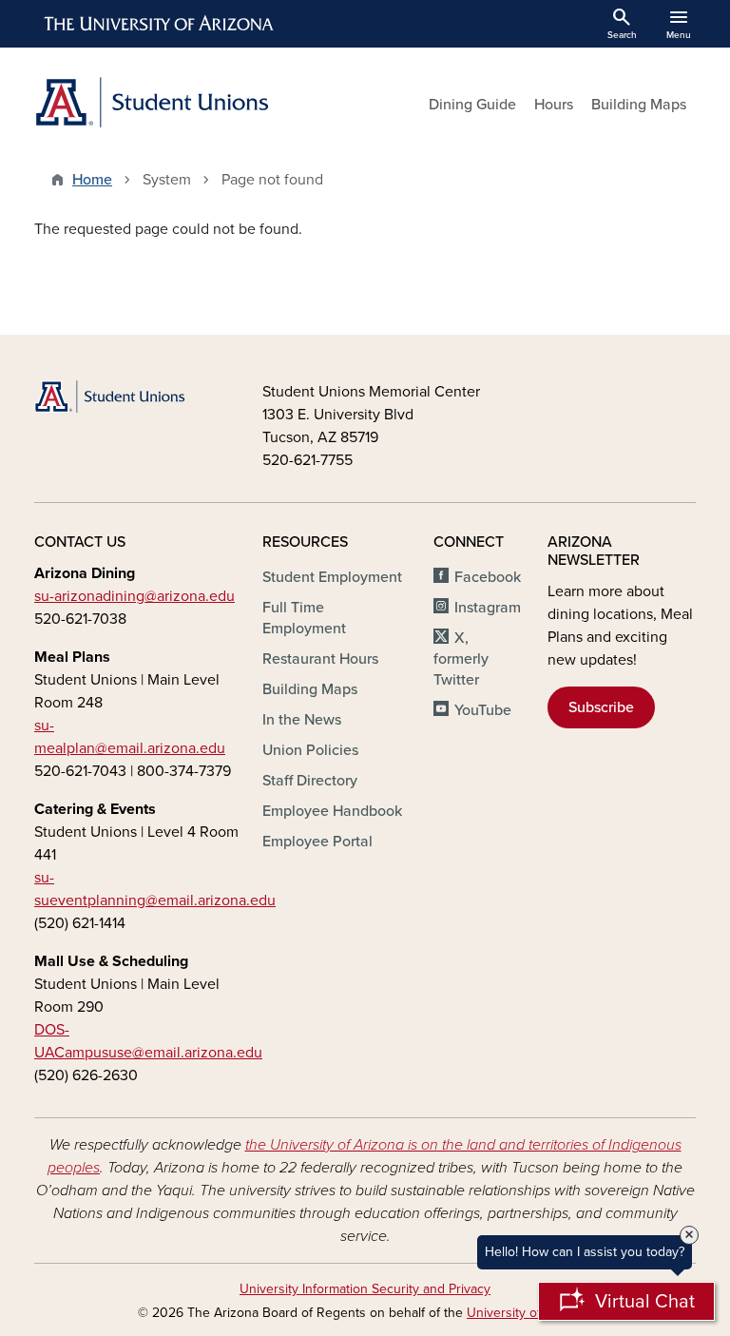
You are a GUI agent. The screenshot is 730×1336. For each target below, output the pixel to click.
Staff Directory (309, 780)
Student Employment (332, 577)
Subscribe (601, 707)
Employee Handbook (332, 811)
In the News (301, 719)
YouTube (482, 710)
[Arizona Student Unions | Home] (194, 102)
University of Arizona (528, 1313)
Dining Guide (472, 104)
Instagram (487, 607)
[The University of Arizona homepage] (160, 24)
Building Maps (638, 104)
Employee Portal (317, 841)
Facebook (487, 577)
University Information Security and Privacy (365, 1289)
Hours (553, 104)
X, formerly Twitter (461, 659)
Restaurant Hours (320, 658)
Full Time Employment (304, 618)
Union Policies (310, 750)
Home (92, 179)
